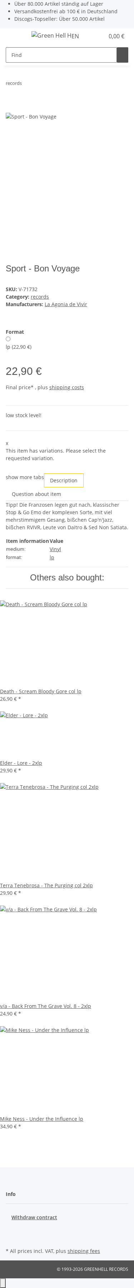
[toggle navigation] (15, 36)
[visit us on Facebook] (11, 1229)
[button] (91, 36)
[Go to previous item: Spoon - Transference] (27, 84)
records (40, 296)
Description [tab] (64, 480)
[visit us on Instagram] (11, 1237)
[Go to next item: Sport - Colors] (40, 84)
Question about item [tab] (36, 494)
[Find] (122, 55)
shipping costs (66, 387)
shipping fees (84, 1251)
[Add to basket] (11, 108)
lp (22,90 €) (18, 346)
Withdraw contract (34, 1217)
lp (52, 557)
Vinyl (55, 549)
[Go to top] (3, 1283)
